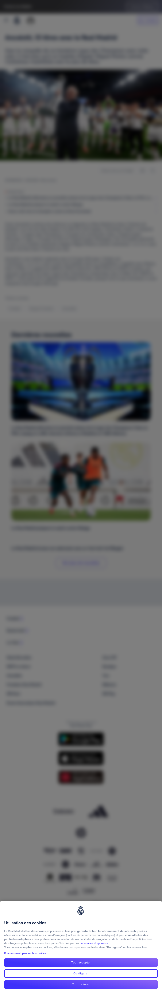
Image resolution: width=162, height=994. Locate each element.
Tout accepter (81, 962)
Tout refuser (81, 984)
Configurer (81, 973)
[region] (81, 947)
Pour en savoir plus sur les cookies (25, 953)
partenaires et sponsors (94, 943)
